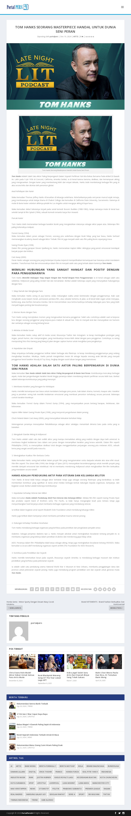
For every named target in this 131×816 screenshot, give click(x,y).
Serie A (72, 794)
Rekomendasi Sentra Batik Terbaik (32, 703)
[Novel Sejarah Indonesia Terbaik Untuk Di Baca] (12, 736)
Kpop (31, 783)
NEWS (30, 737)
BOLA (80, 766)
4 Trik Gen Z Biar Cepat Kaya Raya (32, 714)
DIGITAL (32, 772)
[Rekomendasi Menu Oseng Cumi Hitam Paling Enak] (12, 747)
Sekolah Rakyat (57, 794)
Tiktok (106, 794)
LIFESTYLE (31, 717)
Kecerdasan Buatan (86, 777)
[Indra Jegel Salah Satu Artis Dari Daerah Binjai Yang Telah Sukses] (80, 661)
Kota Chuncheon (108, 777)
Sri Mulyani (93, 794)
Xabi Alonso (47, 800)
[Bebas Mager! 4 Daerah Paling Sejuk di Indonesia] (12, 726)
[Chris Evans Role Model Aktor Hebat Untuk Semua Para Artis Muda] (22, 661)
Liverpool (54, 783)
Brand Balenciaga (95, 766)
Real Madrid (16, 794)
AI (11, 766)
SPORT (82, 794)
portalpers (54, 36)
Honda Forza (72, 772)
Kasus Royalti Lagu (63, 777)
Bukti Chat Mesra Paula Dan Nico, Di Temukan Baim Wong (107, 675)
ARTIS (75, 36)
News (32, 788)
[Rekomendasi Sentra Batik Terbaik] (12, 705)
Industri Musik (18, 777)
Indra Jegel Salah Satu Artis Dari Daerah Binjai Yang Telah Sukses (78, 675)
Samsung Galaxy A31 (36, 794)
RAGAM (107, 788)
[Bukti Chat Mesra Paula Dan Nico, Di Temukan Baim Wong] (109, 661)
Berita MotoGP (67, 766)
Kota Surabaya (18, 783)
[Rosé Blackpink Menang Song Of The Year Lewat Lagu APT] (51, 663)
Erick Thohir (45, 772)
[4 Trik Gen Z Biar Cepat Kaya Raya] (12, 716)
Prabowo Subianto (72, 788)
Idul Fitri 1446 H (90, 772)
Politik (55, 788)
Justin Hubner (44, 777)
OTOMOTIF (44, 788)
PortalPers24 (27, 813)
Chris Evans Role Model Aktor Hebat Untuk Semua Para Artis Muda (21, 675)
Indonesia (106, 772)
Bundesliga (113, 766)
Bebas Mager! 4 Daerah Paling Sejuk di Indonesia (38, 724)
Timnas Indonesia (19, 800)
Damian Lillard (18, 772)
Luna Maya (84, 783)
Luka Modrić (69, 783)
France (59, 772)
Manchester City (100, 783)
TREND (30, 706)
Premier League (92, 788)
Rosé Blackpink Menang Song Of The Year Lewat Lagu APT (49, 677)
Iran (31, 777)
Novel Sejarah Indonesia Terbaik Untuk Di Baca (38, 735)
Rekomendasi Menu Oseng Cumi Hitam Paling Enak (40, 745)
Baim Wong (30, 766)
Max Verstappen (18, 788)
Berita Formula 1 (47, 766)
